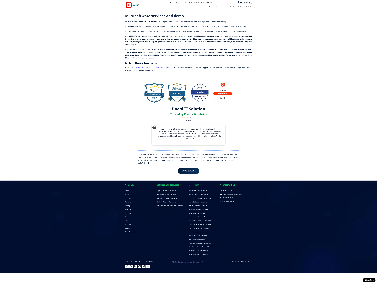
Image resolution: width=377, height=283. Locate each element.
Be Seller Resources (194, 232)
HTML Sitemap (245, 261)
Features (218, 7)
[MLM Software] (132, 8)
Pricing (225, 7)
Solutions (211, 7)
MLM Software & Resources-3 (198, 254)
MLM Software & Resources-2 (198, 251)
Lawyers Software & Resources (198, 209)
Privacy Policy (129, 261)
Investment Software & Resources (168, 198)
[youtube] (139, 266)
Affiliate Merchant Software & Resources (170, 206)
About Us (128, 194)
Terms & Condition (147, 261)
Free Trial (233, 7)
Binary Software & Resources (197, 236)
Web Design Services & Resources (199, 221)
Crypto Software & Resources (166, 191)
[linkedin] (135, 266)
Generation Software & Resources (199, 243)
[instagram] (148, 266)
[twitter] (131, 266)
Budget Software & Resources (166, 194)
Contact (248, 7)
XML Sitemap (235, 261)
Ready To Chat (207, 2)
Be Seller (241, 7)
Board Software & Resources (197, 239)
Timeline (128, 228)
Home (127, 191)
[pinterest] (143, 266)
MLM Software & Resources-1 (198, 213)
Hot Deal (128, 224)
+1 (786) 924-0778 (192, 2)
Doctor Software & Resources (166, 202)
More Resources (130, 232)
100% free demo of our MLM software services (154, 67)
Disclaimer (137, 261)
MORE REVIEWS (188, 171)
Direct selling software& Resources (199, 224)
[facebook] (127, 266)
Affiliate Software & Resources (198, 206)
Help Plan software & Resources (198, 228)
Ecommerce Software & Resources (199, 217)
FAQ (126, 221)
